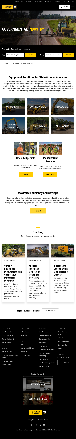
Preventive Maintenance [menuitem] (47, 350)
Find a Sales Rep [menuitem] (63, 341)
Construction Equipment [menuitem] (47, 363)
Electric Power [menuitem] (44, 366)
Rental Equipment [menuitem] (8, 339)
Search (30, 55)
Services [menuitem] (42, 329)
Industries (15, 63)
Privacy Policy (32, 420)
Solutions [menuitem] (24, 329)
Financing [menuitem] (23, 335)
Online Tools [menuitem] (24, 332)
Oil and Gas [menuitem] (43, 346)
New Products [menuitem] (6, 332)
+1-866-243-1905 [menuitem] (63, 358)
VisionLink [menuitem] (24, 352)
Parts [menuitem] (4, 348)
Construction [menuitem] (43, 332)
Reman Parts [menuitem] (6, 365)
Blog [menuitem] (22, 344)
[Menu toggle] (72, 7)
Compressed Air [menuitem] (44, 339)
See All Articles (50, 311)
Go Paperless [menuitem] (25, 355)
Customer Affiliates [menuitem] (27, 348)
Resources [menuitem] (25, 341)
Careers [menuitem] (60, 338)
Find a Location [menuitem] (62, 345)
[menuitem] (65, 363)
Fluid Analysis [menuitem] (43, 359)
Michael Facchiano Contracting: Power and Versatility (35, 271)
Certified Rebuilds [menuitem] (45, 335)
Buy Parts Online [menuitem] (7, 352)
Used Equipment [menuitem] (7, 335)
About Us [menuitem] (61, 329)
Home (6, 63)
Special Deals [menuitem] (6, 343)
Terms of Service (43, 420)
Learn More (26, 174)
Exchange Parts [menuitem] (7, 361)
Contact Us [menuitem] (62, 354)
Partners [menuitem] (60, 349)
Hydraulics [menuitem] (42, 343)
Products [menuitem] (6, 329)
